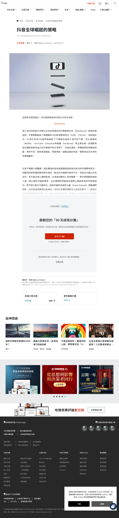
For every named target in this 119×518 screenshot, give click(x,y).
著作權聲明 (37, 442)
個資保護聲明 (23, 442)
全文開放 (23, 462)
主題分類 (7, 466)
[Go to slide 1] (54, 396)
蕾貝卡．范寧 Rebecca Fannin (39, 43)
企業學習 (63, 466)
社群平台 (67, 300)
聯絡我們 (103, 458)
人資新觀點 (24, 470)
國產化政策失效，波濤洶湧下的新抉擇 (45, 342)
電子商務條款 (23, 445)
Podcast (63, 470)
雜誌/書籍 (83, 466)
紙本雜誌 (42, 466)
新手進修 (23, 474)
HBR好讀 (64, 349)
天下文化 (13, 501)
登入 (107, 3)
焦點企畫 (7, 485)
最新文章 (7, 458)
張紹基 (48, 349)
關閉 (102, 504)
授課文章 (103, 470)
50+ (5, 501)
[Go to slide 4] (62, 396)
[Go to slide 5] (65, 396)
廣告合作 (36, 445)
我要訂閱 (91, 3)
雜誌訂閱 (83, 462)
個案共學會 (64, 458)
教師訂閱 (42, 481)
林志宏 (35, 349)
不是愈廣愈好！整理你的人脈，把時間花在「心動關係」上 (73, 342)
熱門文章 (7, 462)
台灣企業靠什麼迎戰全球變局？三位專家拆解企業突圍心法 (101, 342)
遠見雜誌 (37, 498)
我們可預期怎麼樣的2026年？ (18, 342)
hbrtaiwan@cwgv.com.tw (43, 512)
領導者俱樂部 (64, 462)
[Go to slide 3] (59, 396)
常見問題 (103, 462)
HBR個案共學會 (9, 431)
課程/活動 (83, 458)
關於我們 (7, 442)
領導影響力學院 (26, 501)
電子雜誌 (42, 470)
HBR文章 (83, 470)
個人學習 (7, 470)
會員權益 (103, 466)
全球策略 (20, 43)
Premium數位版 (45, 458)
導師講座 (23, 481)
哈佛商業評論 (8, 498)
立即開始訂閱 (96, 410)
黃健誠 (91, 349)
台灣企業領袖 (25, 477)
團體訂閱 (42, 474)
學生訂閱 (42, 477)
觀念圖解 (7, 481)
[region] (59, 379)
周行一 (8, 349)
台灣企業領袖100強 (27, 434)
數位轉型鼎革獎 (26, 431)
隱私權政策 (8, 445)
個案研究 (7, 477)
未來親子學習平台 (23, 498)
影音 (5, 474)
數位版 (41, 462)
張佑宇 (42, 349)
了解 (79, 504)
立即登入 (65, 206)
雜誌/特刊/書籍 (25, 458)
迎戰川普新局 (25, 466)
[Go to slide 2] (56, 396)
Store (93, 9)
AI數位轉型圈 (8, 434)
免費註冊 (59, 262)
